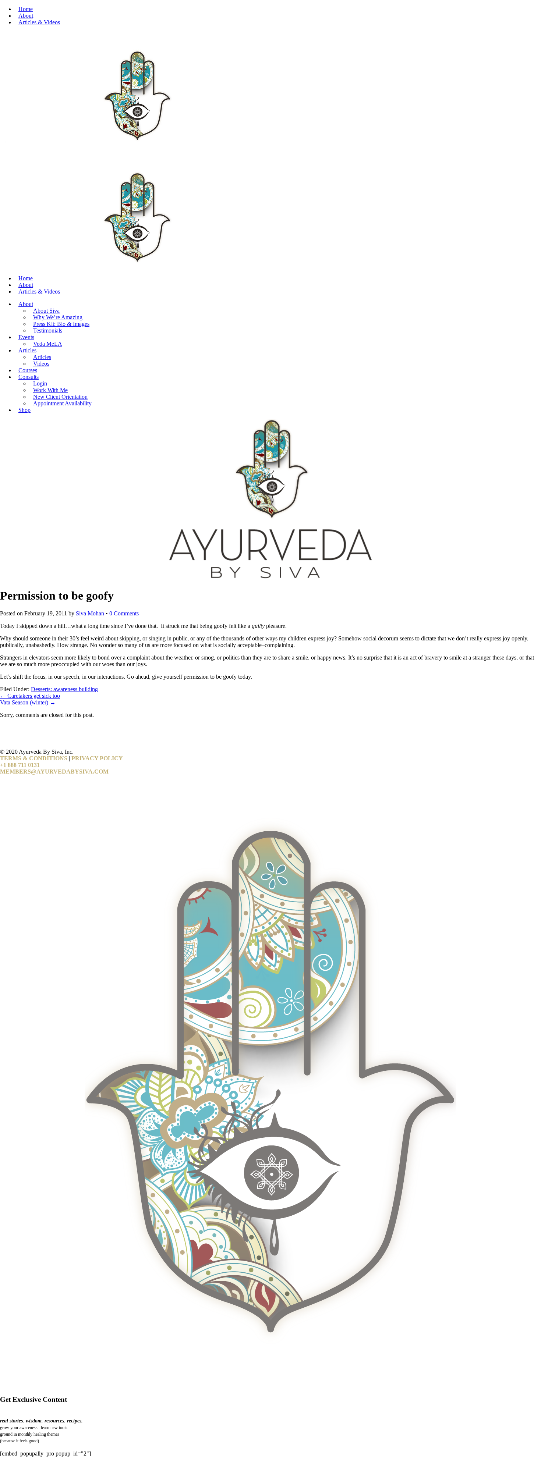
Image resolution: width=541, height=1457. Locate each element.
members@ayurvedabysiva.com (54, 771)
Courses (27, 370)
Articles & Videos (39, 22)
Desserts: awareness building (64, 689)
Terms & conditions (33, 758)
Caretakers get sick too (30, 696)
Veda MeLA (47, 344)
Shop (24, 410)
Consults (28, 377)
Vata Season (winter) (28, 702)
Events (26, 337)
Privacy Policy (97, 758)
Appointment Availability (62, 403)
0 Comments (124, 613)
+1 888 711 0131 (20, 765)
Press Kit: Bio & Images (61, 324)
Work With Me (50, 390)
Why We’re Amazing (57, 317)
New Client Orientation (60, 397)
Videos (41, 363)
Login (40, 383)
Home (25, 9)
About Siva (46, 311)
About (25, 16)
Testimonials (47, 330)
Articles (27, 350)
